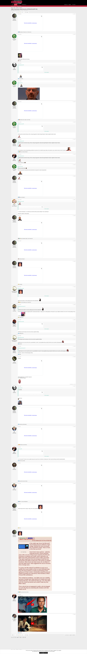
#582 (74, 215)
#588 (74, 335)
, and (24, 151)
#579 (74, 164)
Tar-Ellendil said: (21, 141)
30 (25, 12)
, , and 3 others (25, 119)
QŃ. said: (20, 448)
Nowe (19, 4)
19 (18, 12)
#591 (74, 386)
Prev (12, 12)
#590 (74, 356)
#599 (74, 594)
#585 (74, 286)
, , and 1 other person (26, 238)
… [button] (15, 12)
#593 (74, 426)
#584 (74, 261)
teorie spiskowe (26, 10)
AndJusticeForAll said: (21, 306)
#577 (74, 139)
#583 (74, 240)
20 (19, 12)
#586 (74, 304)
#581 (74, 199)
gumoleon (13, 10)
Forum (16, 4)
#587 (74, 319)
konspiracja (22, 10)
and (22, 197)
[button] (20, 4)
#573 (74, 63)
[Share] (73, 14)
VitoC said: (20, 82)
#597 (74, 503)
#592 (74, 406)
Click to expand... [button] (46, 72)
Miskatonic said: (21, 123)
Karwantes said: (21, 337)
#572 (74, 34)
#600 (74, 614)
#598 (74, 530)
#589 (74, 346)
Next (27, 12)
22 (22, 12)
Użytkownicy (24, 4)
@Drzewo (19, 300)
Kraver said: (20, 166)
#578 (74, 154)
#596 (74, 483)
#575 (74, 101)
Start (12, 4)
